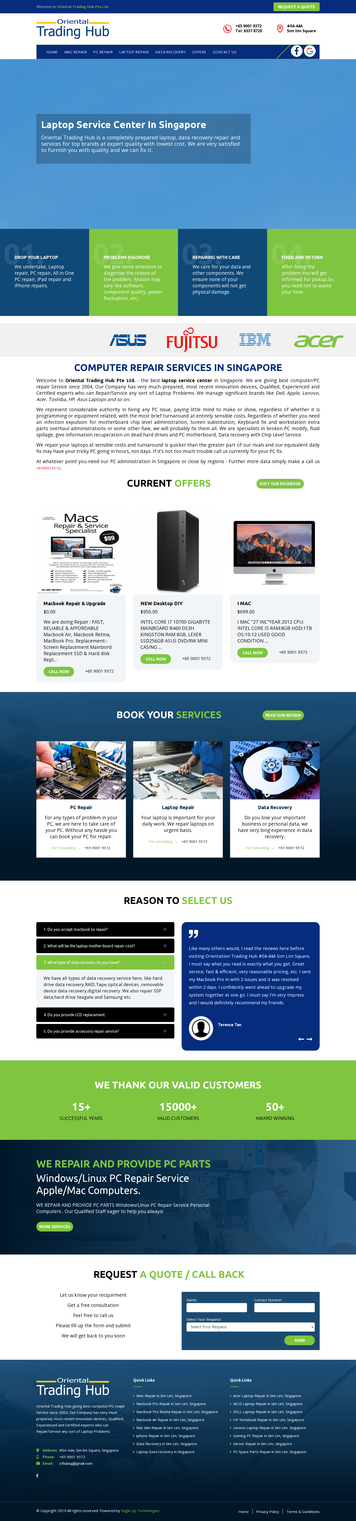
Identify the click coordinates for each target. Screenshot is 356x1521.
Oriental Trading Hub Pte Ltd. (83, 6)
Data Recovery (170, 51)
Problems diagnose (127, 257)
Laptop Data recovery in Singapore (165, 1451)
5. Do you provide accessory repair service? (81, 1031)
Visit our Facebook (280, 484)
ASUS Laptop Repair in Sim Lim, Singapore (267, 1403)
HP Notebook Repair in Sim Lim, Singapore (268, 1419)
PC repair (103, 51)
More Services (54, 1226)
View (81, 552)
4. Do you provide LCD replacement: (74, 1015)
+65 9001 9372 (64, 1456)
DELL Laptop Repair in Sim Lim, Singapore (267, 1411)
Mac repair (75, 51)
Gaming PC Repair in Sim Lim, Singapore (266, 1435)
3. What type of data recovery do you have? (82, 962)
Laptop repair (134, 51)
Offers (199, 51)
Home (52, 51)
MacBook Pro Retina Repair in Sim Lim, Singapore (177, 1411)
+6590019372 (48, 468)
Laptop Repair (178, 807)
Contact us (225, 51)
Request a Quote (296, 7)
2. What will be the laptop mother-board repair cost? (89, 946)
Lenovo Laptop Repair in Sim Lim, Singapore (269, 1427)
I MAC (244, 603)
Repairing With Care (216, 257)
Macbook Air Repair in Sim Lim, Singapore (170, 1419)
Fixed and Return (302, 257)
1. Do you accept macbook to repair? (76, 929)
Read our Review (283, 715)
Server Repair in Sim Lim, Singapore (262, 1443)
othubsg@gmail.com (68, 1463)
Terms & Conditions (303, 1511)
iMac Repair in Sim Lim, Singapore (164, 1395)
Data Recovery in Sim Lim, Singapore (166, 1443)
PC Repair (81, 807)
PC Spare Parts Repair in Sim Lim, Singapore (269, 1451)
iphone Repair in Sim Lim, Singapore (165, 1435)
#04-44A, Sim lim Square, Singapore (81, 1450)
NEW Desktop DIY (161, 603)
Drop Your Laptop (36, 257)
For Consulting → (66, 847)
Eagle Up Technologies (140, 1510)
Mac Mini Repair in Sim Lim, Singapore (167, 1427)
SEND (299, 1340)
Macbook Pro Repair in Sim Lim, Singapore (171, 1403)
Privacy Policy (267, 1511)
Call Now (59, 671)
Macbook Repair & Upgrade (75, 603)
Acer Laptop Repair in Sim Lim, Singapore (267, 1395)
